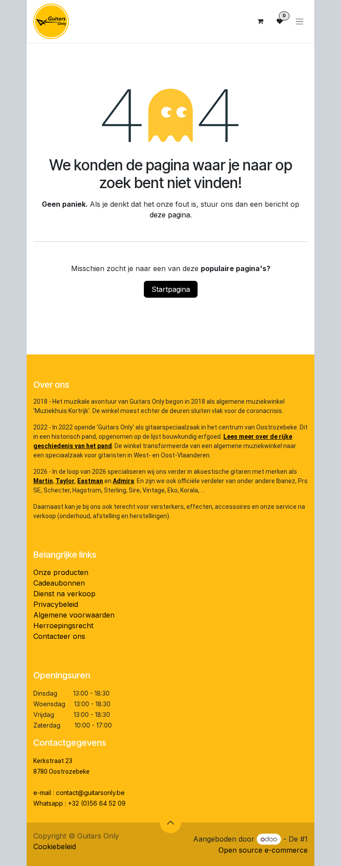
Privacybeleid (55, 604)
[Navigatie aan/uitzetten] (299, 21)
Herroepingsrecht (63, 625)
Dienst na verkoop (64, 593)
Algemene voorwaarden (74, 614)
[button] (170, 822)
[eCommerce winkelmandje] (260, 21)
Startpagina (170, 289)
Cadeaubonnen (59, 583)
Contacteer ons (59, 636)
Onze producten (60, 572)
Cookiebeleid (54, 846)
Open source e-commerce (263, 850)
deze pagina (170, 214)
